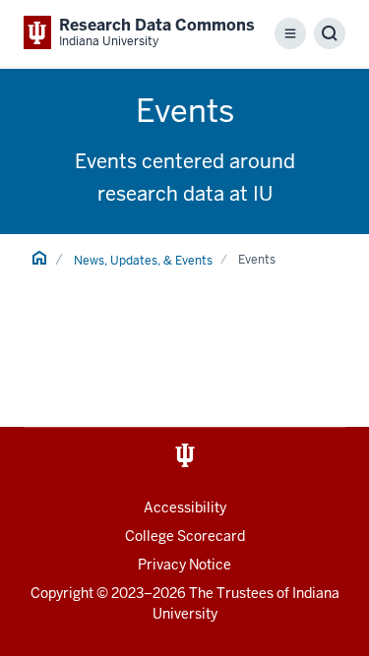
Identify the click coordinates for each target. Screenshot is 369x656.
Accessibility (185, 507)
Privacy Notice (184, 564)
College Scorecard (185, 536)
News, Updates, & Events (143, 260)
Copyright (62, 593)
